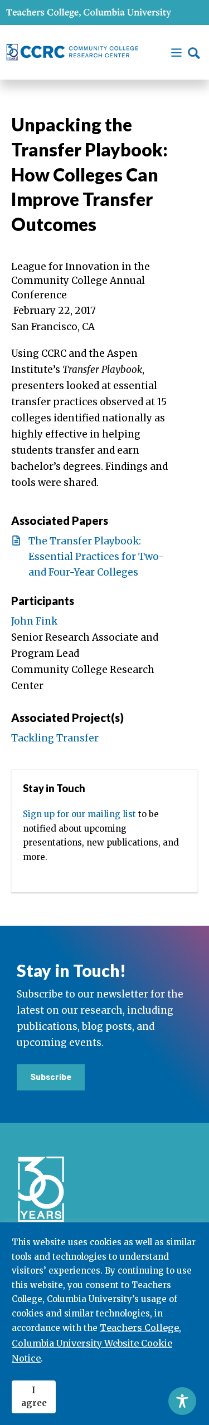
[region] (104, 1323)
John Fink (34, 621)
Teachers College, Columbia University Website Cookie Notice (96, 1342)
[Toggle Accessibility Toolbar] (182, 1401)
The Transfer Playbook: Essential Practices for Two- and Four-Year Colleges (96, 556)
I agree (34, 1396)
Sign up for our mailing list (79, 814)
